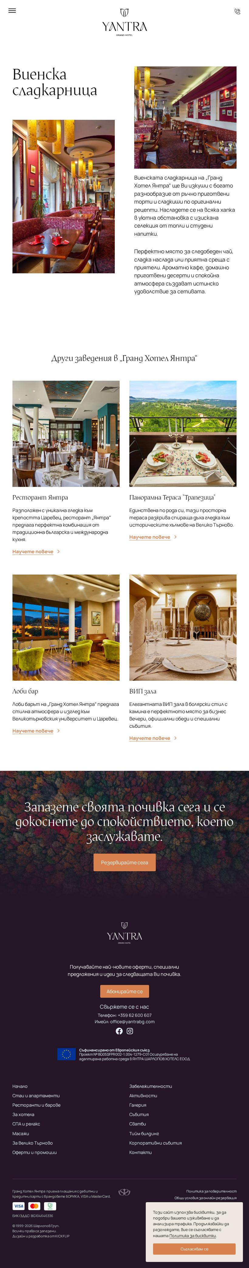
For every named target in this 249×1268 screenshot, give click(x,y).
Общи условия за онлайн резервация (206, 1197)
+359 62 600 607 (135, 1015)
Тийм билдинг (144, 1133)
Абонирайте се (125, 991)
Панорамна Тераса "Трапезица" (172, 497)
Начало (20, 1086)
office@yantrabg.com (132, 1021)
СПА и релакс (26, 1124)
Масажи (20, 1133)
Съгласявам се (194, 1249)
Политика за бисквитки (192, 1235)
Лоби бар (25, 691)
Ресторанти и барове (36, 1105)
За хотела (23, 1114)
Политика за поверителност (211, 1191)
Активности (143, 1095)
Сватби (137, 1124)
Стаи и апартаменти (36, 1095)
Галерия (137, 1105)
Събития (139, 1114)
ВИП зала (142, 691)
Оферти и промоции (34, 1152)
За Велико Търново (32, 1143)
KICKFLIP (62, 1236)
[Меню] (12, 10)
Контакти (140, 1152)
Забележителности (150, 1086)
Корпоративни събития (155, 1143)
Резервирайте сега (124, 862)
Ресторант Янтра (40, 497)
